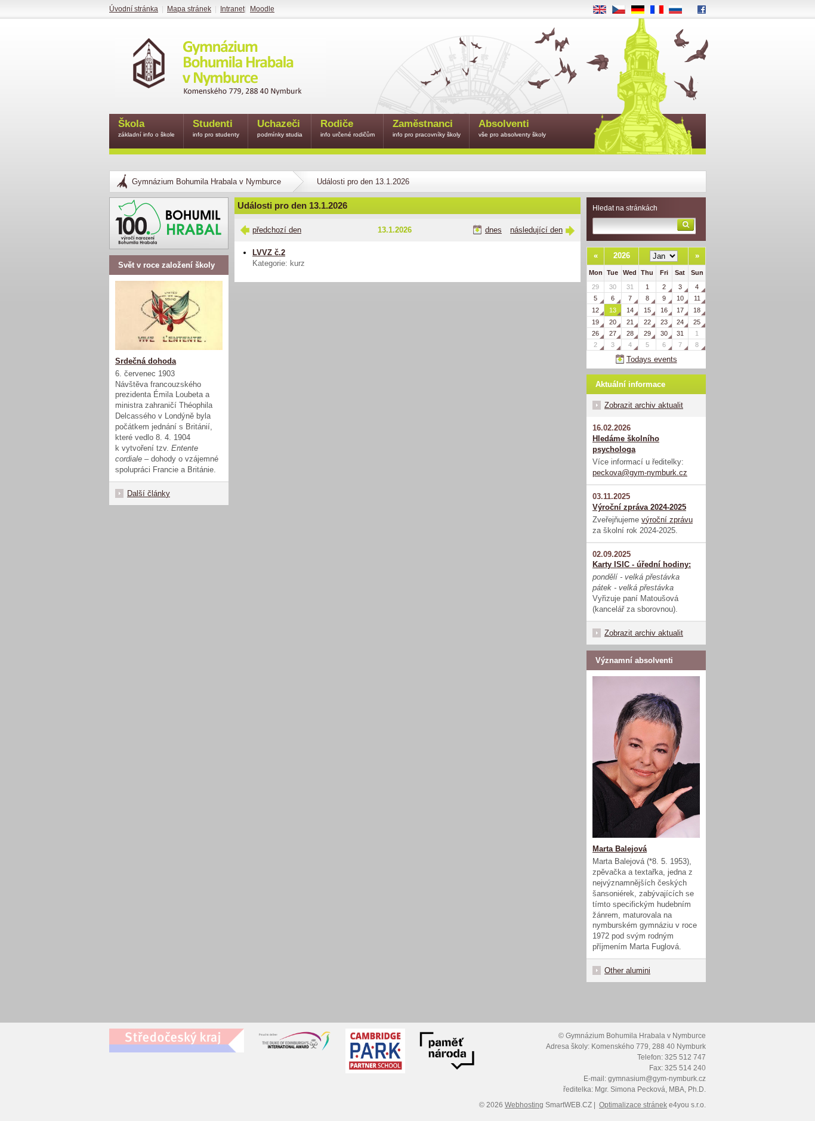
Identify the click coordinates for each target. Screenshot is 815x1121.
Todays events (651, 359)
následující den (536, 229)
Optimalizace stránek (633, 1104)
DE (642, 10)
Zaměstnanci (427, 128)
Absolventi (512, 128)
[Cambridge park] (447, 1052)
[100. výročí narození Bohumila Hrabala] (169, 223)
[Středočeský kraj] (176, 1040)
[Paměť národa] (375, 1052)
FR (661, 10)
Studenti (216, 128)
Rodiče (347, 128)
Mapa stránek (189, 9)
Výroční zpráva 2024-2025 (639, 507)
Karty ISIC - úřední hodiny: (641, 564)
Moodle (262, 9)
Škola (146, 128)
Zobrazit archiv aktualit (643, 405)
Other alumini (627, 970)
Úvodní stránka (133, 9)
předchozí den (276, 229)
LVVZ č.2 (268, 252)
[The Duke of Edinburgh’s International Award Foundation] (295, 1043)
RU (680, 10)
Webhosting (524, 1104)
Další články (148, 493)
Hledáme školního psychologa (625, 444)
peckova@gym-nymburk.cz (639, 472)
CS (623, 10)
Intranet (232, 9)
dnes (493, 229)
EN (604, 10)
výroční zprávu (667, 519)
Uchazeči (279, 128)
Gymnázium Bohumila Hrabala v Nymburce (206, 181)
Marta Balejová (619, 848)
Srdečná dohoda (145, 361)
